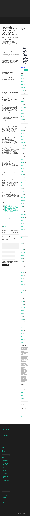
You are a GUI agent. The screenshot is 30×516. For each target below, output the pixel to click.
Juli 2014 (22, 295)
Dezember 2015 (23, 269)
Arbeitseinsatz (24, 348)
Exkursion (26, 359)
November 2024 (23, 107)
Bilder (26, 352)
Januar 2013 (22, 322)
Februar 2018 (22, 229)
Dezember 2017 (23, 232)
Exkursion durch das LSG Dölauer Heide (25, 55)
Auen (21, 349)
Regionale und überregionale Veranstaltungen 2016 (5, 473)
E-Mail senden (22, 411)
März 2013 (22, 319)
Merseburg (25, 372)
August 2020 (22, 183)
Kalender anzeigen (23, 67)
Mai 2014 (22, 298)
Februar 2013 (22, 321)
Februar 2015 (22, 284)
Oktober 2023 (22, 127)
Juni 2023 (22, 133)
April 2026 (22, 81)
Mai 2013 (22, 316)
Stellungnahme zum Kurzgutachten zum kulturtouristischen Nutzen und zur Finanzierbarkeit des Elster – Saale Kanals (6, 231)
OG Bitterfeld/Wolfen (5, 490)
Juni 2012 (22, 333)
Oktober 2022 (22, 145)
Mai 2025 (22, 98)
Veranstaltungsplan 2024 (5, 460)
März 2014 (22, 301)
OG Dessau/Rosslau (5, 492)
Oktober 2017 (22, 235)
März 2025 (22, 101)
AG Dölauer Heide (5, 484)
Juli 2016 (22, 258)
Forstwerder (22, 364)
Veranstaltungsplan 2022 (6, 480)
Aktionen (22, 386)
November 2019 (23, 197)
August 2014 (22, 293)
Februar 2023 (22, 139)
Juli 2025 (22, 95)
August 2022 (22, 148)
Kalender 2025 (4, 442)
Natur (22, 373)
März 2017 (22, 246)
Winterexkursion (23, 381)
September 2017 (23, 237)
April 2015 (22, 281)
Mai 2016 (22, 261)
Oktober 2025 (22, 90)
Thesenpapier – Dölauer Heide (8, 205)
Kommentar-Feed (23, 419)
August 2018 (22, 220)
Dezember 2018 (23, 214)
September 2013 (23, 310)
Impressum (3, 505)
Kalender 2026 (4, 443)
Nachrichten (4, 226)
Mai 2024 (22, 116)
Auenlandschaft (25, 349)
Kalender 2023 (4, 439)
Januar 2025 (22, 104)
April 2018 (22, 226)
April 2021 (22, 171)
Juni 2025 (22, 96)
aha (21, 348)
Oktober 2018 (22, 217)
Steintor (24, 378)
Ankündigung (22, 389)
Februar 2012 (22, 339)
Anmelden (22, 416)
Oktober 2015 (22, 272)
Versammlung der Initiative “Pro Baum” (25, 51)
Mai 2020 (22, 188)
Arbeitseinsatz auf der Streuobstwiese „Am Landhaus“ (25, 64)
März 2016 (22, 264)
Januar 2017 (22, 249)
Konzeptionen (4, 508)
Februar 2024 (22, 121)
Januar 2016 (22, 267)
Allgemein (22, 387)
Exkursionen (22, 360)
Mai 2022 (22, 153)
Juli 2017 (22, 240)
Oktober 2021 (22, 162)
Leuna (22, 372)
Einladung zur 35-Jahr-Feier (6, 429)
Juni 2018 (22, 223)
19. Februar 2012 (4, 37)
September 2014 (23, 292)
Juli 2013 (22, 313)
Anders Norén (23, 513)
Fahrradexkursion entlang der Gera (25, 61)
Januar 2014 (22, 304)
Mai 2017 (22, 243)
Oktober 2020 (22, 180)
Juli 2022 (22, 150)
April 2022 (22, 154)
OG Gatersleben (5, 493)
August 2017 (22, 238)
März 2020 (22, 191)
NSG (24, 373)
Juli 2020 (22, 185)
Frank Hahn (9, 37)
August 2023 (22, 130)
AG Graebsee (4, 487)
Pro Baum (22, 398)
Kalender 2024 (4, 440)
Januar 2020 (22, 194)
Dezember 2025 (23, 87)
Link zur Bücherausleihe (5, 445)
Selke (21, 378)
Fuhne (25, 364)
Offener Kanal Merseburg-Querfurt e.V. (16, 20)
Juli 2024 (22, 113)
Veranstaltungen (4, 457)
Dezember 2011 (23, 342)
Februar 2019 (22, 211)
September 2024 (23, 110)
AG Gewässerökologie (5, 20)
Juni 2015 (22, 278)
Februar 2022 (22, 156)
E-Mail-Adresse (4, 254)
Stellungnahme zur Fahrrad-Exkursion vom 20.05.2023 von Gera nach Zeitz (5, 451)
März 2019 (22, 209)
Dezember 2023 (23, 124)
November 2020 (23, 179)
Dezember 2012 (23, 324)
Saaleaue (22, 377)
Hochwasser (22, 368)
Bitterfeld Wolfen (23, 353)
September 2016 (23, 255)
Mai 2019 (22, 206)
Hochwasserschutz (23, 369)
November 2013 (23, 307)
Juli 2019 (22, 203)
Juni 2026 (22, 78)
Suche (3, 453)
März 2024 (22, 119)
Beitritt (3, 467)
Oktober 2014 (22, 290)
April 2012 (22, 336)
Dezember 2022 (23, 142)
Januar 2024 (22, 122)
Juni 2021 (22, 168)
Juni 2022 (22, 151)
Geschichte (4, 470)
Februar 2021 (22, 174)
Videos (3, 502)
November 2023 (23, 125)
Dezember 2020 (23, 177)
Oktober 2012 (22, 327)
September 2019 (23, 200)
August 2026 (22, 75)
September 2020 (23, 182)
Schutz (25, 377)
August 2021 (22, 165)
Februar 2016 (22, 266)
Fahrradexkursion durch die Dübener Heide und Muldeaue (25, 47)
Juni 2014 (22, 296)
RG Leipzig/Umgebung (5, 495)
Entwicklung (22, 359)
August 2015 (22, 275)
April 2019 (22, 208)
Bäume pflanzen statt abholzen (23, 356)
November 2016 (23, 252)
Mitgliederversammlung (26, 58)
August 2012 (22, 330)
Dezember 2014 (23, 287)
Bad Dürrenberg (23, 352)
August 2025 (22, 93)
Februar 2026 (22, 84)
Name (3, 250)
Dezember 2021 (23, 159)
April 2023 (22, 136)
